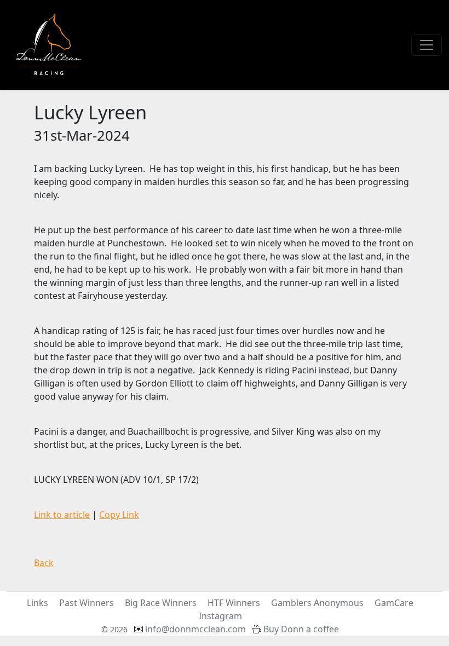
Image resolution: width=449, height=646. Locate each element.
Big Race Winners (161, 603)
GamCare (394, 603)
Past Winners (86, 603)
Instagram (220, 616)
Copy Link (119, 515)
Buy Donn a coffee (301, 629)
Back (44, 563)
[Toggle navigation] (426, 45)
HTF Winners (234, 603)
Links (37, 603)
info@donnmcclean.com (195, 629)
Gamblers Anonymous (317, 603)
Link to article (62, 515)
